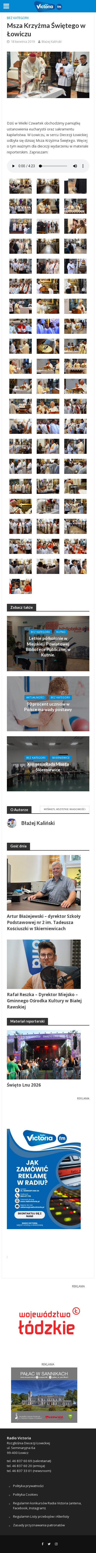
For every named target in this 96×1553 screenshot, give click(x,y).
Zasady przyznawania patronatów (39, 1525)
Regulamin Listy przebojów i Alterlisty (41, 1516)
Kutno (60, 632)
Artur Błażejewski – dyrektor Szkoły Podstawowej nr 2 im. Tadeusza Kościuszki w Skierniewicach (43, 922)
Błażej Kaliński (52, 42)
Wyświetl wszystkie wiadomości (64, 809)
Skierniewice (61, 757)
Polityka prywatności (28, 1486)
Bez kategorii (18, 18)
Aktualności (35, 697)
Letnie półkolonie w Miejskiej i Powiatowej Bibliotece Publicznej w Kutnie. (48, 646)
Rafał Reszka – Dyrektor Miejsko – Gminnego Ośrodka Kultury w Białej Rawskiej (44, 1001)
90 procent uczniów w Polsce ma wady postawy (48, 706)
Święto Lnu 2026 (24, 1085)
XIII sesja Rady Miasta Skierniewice (48, 766)
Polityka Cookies (25, 1494)
